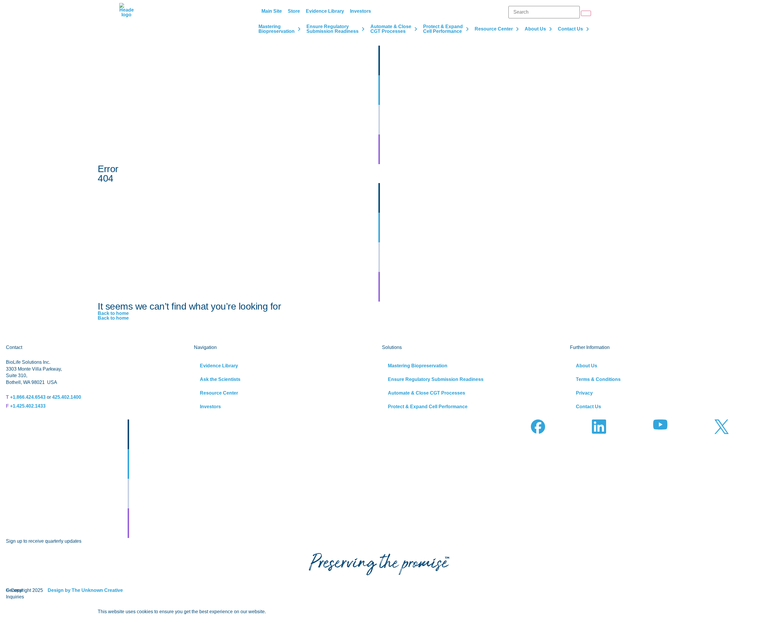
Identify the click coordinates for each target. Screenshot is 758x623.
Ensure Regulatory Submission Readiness (436, 379)
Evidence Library (219, 365)
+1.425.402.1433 (28, 406)
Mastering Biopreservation (417, 365)
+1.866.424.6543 (28, 397)
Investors (210, 406)
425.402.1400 (66, 397)
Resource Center (219, 392)
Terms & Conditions (598, 379)
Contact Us (588, 406)
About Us (586, 365)
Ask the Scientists (220, 379)
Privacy (584, 392)
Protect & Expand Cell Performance (428, 406)
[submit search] (586, 13)
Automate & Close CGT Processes (426, 392)
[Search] (544, 12)
